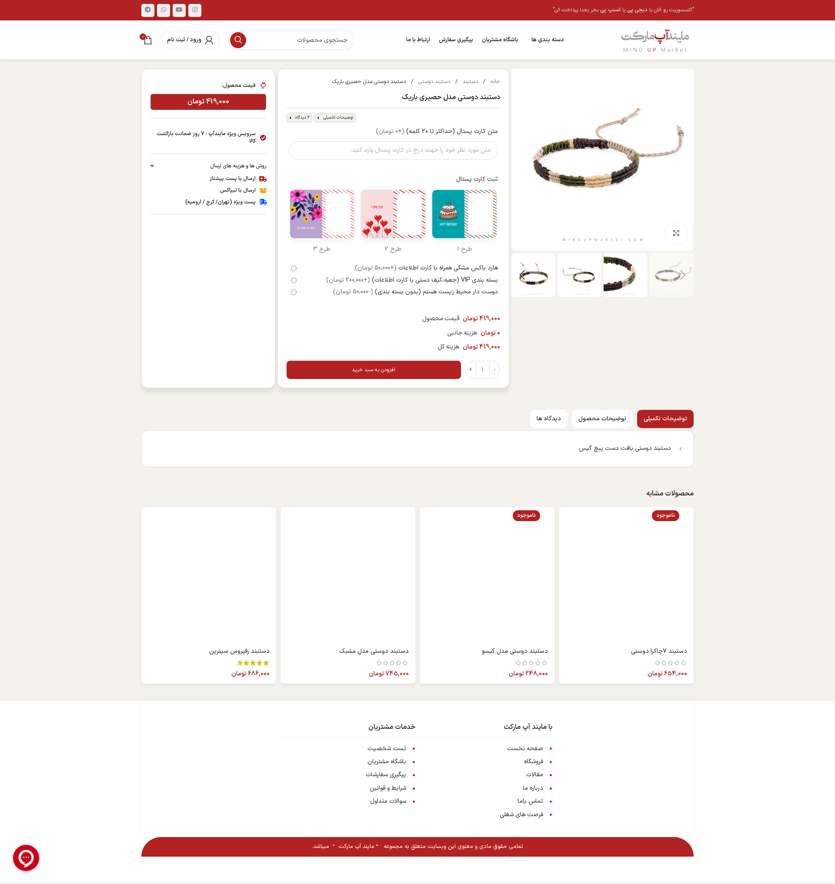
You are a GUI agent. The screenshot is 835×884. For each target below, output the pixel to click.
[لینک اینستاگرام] (194, 10)
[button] (683, 275)
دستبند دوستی (433, 82)
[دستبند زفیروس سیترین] (208, 574)
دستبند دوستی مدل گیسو (515, 651)
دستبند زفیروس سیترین (239, 651)
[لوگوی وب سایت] (654, 39)
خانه (494, 82)
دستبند (469, 82)
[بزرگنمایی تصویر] (676, 233)
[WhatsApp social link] (163, 10)
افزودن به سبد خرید (373, 370)
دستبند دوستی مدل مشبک (374, 651)
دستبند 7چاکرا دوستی (659, 651)
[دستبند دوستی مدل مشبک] (348, 574)
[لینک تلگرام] (147, 10)
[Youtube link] (179, 10)
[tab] (665, 419)
